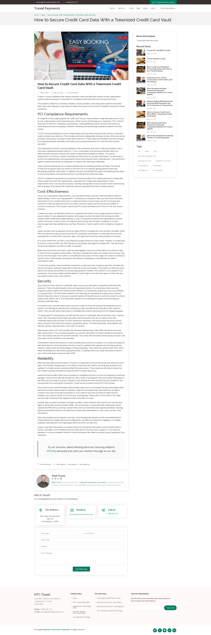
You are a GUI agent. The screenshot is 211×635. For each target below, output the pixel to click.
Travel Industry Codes (156, 59)
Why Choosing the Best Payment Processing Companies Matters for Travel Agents (159, 91)
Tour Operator (158, 170)
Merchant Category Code (147, 156)
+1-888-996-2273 (71, 2)
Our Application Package (81, 617)
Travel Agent (157, 166)
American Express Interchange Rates (79, 612)
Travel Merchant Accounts (147, 40)
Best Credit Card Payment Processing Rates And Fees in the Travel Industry (159, 69)
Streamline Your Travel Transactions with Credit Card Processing (159, 80)
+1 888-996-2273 (112, 513)
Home (112, 8)
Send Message (81, 569)
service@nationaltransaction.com (81, 514)
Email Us (81, 509)
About (145, 8)
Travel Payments (47, 8)
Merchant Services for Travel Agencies (110, 606)
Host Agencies (143, 170)
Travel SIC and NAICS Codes (158, 50)
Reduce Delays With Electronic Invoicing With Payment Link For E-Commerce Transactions (160, 103)
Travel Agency (72, 464)
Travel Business (45, 464)
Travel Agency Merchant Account (108, 598)
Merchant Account (144, 161)
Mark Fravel (44, 92)
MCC (155, 151)
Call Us (111, 509)
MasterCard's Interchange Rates (82, 607)
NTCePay (51, 451)
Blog (138, 8)
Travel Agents (61, 464)
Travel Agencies (84, 464)
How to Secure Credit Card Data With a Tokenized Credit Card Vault (71, 15)
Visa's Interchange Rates (81, 602)
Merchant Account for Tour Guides (109, 602)
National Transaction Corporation (93, 482)
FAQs (131, 8)
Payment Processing (163, 161)
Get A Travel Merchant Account (163, 2)
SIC (139, 151)
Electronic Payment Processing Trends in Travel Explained (160, 137)
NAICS (147, 151)
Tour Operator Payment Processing (109, 610)
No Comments (73, 92)
